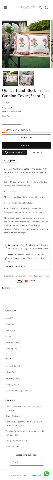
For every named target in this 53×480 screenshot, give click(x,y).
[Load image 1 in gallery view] (10, 78)
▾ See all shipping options (15, 266)
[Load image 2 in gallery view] (26, 78)
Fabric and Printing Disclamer (18, 390)
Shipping (5, 111)
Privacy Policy (11, 372)
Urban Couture (22, 475)
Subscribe (9, 324)
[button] (5, 8)
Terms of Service (12, 342)
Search (8, 336)
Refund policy (11, 348)
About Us (9, 318)
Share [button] (7, 288)
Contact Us (10, 330)
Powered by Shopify (35, 475)
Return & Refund (12, 366)
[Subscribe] (40, 462)
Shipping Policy (12, 384)
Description (9, 160)
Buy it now (26, 145)
